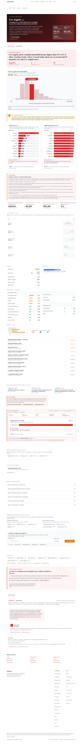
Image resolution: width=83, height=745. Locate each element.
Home (10, 8)
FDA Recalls (56, 677)
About (67, 673)
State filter (56, 538)
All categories (57, 713)
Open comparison (69, 541)
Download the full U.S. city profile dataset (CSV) (18, 646)
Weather (36, 1)
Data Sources (11, 595)
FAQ (67, 686)
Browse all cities (45, 563)
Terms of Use (53, 644)
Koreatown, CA (43, 544)
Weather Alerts (56, 657)
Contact (67, 696)
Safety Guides (9, 660)
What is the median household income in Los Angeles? (41, 488)
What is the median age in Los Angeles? (41, 505)
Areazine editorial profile (15, 632)
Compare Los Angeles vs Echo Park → (25, 563)
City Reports (56, 700)
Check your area (64, 575)
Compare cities (57, 706)
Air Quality (32, 658)
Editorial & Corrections (70, 683)
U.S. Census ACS (15, 196)
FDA (56, 196)
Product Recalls (33, 657)
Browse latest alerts (39, 404)
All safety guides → (11, 472)
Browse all (56, 726)
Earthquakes (42, 1)
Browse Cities (33, 660)
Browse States (56, 660)
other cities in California (54, 604)
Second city (11, 538)
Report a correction (11, 736)
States (50, 1)
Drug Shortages (57, 693)
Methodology (62, 440)
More (54, 1)
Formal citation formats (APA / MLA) (15, 642)
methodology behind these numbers (21, 617)
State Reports (57, 703)
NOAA (53, 196)
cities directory (41, 604)
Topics (55, 716)
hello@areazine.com (25, 632)
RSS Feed (68, 703)
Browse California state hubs (54, 440)
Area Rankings (10, 662)
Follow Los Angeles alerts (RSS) (15, 404)
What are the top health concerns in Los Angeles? (41, 496)
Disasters (55, 658)
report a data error (35, 617)
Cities (47, 1)
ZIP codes (56, 709)
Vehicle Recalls (57, 680)
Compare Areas (33, 662)
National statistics (57, 662)
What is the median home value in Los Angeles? (41, 492)
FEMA (51, 196)
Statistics (68, 680)
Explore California (45, 580)
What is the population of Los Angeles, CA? (41, 484)
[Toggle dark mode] (74, 1)
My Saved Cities (69, 700)
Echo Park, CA (18, 544)
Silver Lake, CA (35, 544)
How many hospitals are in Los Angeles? (41, 500)
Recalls (32, 1)
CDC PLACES (21, 196)
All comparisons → (37, 563)
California (19, 8)
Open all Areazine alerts (28, 404)
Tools (55, 723)
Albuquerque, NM (24, 438)
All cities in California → (12, 563)
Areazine (17, 37)
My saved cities (19, 46)
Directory (56, 719)
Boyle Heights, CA (26, 544)
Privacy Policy (69, 690)
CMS (26, 196)
